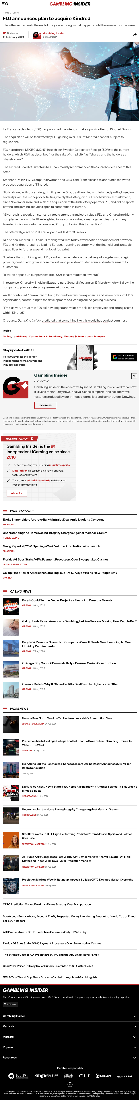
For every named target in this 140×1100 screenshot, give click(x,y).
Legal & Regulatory (50, 336)
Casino (16, 12)
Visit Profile (45, 405)
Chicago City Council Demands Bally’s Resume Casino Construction (69, 663)
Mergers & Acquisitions (78, 336)
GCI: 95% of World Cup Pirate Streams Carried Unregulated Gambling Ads (50, 977)
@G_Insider (11, 1004)
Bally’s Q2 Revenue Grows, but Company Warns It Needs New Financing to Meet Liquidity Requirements (77, 644)
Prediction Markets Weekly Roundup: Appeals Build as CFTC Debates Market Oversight (77, 879)
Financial (9, 524)
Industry (99, 336)
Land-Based (20, 336)
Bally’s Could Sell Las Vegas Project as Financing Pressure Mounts (67, 600)
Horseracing (11, 537)
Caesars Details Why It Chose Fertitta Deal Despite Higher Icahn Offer (70, 684)
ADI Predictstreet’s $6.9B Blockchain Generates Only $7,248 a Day (45, 932)
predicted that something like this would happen (75, 320)
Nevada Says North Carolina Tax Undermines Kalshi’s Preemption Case (67, 718)
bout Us (16, 493)
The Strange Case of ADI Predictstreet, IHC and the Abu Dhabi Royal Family (51, 954)
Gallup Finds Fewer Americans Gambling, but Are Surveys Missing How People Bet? (60, 573)
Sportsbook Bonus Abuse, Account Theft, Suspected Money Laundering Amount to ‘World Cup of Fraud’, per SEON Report (70, 918)
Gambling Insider (54, 33)
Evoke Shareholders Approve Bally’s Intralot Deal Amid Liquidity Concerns (53, 519)
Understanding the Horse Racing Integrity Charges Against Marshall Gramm (55, 533)
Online (7, 336)
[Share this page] (135, 35)
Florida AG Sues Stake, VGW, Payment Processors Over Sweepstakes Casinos (55, 559)
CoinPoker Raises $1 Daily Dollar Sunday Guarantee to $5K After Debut (48, 966)
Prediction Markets (33, 844)
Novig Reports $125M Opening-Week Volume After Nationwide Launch (51, 546)
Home (6, 12)
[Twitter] (134, 376)
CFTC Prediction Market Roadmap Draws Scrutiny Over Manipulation (47, 904)
